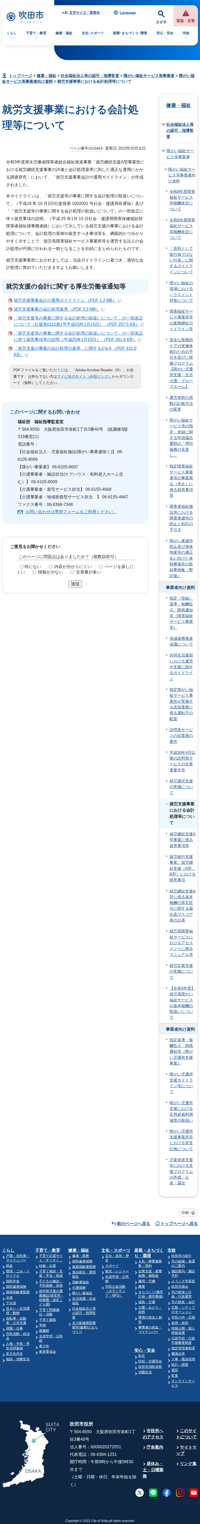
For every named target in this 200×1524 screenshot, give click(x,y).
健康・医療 (80, 1256)
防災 (141, 1356)
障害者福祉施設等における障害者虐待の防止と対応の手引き (181, 518)
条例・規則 (179, 1323)
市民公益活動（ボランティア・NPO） (115, 1291)
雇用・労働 (146, 1281)
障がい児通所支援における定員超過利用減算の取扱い (181, 1112)
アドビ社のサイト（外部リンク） (84, 377)
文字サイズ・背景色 (84, 13)
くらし (12, 33)
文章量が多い (88, 572)
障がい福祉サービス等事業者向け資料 (182, 175)
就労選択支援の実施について (181, 787)
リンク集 (188, 1463)
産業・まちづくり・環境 (149, 1253)
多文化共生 (14, 1354)
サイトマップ (186, 1450)
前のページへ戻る (133, 1223)
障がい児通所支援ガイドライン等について (181, 1083)
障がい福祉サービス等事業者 (149, 75)
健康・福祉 (63, 33)
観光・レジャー (117, 1271)
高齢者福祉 (80, 1282)
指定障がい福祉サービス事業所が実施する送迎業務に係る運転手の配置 (181, 704)
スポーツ (112, 1266)
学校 (42, 1325)
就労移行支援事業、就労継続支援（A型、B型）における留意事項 (183, 868)
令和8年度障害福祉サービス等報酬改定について (182, 200)
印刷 (185, 1212)
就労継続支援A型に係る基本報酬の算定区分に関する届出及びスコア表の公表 (183, 906)
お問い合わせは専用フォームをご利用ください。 (71, 512)
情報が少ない (50, 572)
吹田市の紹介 (181, 1256)
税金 (9, 1266)
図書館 (44, 1331)
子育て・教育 (36, 33)
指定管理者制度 (183, 1348)
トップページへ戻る (179, 1223)
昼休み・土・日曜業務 (153, 1469)
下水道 (11, 1303)
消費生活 (145, 1372)
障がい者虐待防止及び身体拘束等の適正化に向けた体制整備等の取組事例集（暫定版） (181, 558)
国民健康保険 (16, 1287)
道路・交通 (146, 1302)
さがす (161, 22)
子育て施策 (47, 1320)
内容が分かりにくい (73, 566)
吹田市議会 (179, 1287)
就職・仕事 (14, 1328)
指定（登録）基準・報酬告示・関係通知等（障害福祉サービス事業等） (181, 613)
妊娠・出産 (47, 1266)
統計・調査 (179, 1365)
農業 (141, 1287)
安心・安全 (165, 33)
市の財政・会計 (183, 1302)
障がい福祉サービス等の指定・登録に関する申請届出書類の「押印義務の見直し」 (181, 437)
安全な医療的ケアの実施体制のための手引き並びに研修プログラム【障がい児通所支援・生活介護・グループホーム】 (181, 363)
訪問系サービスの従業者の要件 (181, 736)
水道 (9, 1297)
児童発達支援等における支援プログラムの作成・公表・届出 (181, 1171)
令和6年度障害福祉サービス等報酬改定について (182, 229)
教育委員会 (47, 1352)
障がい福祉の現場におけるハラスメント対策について (181, 292)
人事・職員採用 (183, 1359)
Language (128, 13)
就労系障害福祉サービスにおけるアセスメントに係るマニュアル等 (181, 942)
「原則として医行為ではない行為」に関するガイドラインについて (181, 260)
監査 (174, 1376)
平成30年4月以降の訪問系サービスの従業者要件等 (182, 761)
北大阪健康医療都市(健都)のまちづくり (85, 1327)
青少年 (44, 1346)
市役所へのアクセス (153, 1433)
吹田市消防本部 (150, 1367)
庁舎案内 (155, 1447)
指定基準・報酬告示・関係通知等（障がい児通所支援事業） (181, 1051)
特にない (32, 566)
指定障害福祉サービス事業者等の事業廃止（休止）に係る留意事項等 (181, 481)
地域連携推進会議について (181, 641)
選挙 (174, 1370)
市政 (186, 33)
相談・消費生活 (18, 1359)
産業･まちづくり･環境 (130, 33)
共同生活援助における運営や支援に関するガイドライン (181, 667)
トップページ (20, 75)
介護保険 (79, 1288)
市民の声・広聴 (183, 1317)
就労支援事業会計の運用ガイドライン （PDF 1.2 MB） (65, 300)
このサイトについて (186, 1433)
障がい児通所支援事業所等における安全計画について (181, 1140)
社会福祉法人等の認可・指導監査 (90, 75)
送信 (75, 584)
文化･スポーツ (93, 33)
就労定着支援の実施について (181, 971)
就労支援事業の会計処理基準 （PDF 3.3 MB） (57, 309)
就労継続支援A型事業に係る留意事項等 (183, 840)
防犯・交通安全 (150, 1361)
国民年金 (13, 1281)
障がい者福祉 (82, 1293)
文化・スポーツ (115, 1250)
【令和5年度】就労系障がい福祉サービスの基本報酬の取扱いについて (182, 1003)
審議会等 (178, 1354)
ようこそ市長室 (183, 1281)
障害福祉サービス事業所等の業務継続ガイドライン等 (181, 320)
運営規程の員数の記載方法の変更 (181, 403)
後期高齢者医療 (18, 1292)
